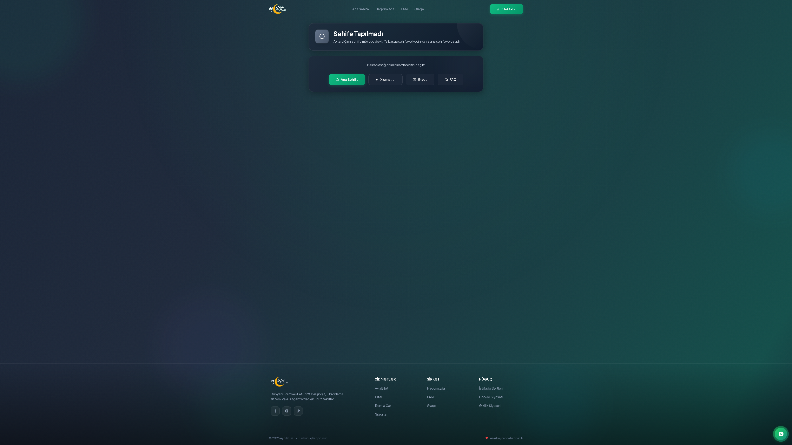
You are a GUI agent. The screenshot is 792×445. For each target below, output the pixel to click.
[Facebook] (275, 411)
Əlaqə (419, 9)
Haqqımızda (385, 9)
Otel (378, 397)
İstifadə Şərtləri (491, 388)
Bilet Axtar (508, 9)
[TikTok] (298, 411)
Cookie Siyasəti (491, 397)
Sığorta (381, 414)
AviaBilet (381, 388)
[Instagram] (286, 411)
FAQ (404, 9)
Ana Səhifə (360, 9)
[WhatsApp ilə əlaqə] (781, 434)
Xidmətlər (388, 79)
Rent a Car (383, 405)
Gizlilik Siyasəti (490, 405)
